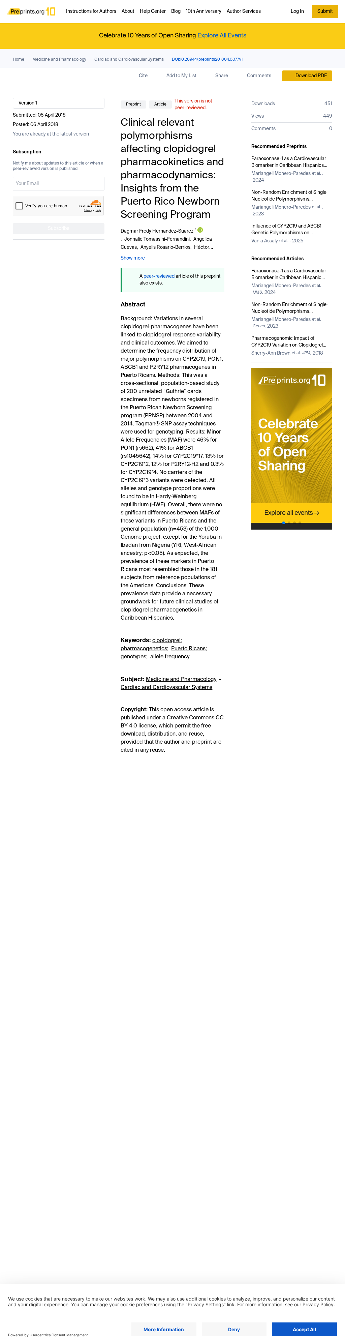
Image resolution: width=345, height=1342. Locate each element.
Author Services (244, 11)
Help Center (153, 11)
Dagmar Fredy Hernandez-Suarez (157, 231)
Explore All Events (221, 36)
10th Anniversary (203, 11)
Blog (176, 11)
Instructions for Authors (91, 11)
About (128, 11)
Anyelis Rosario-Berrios (165, 247)
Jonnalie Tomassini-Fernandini (157, 239)
